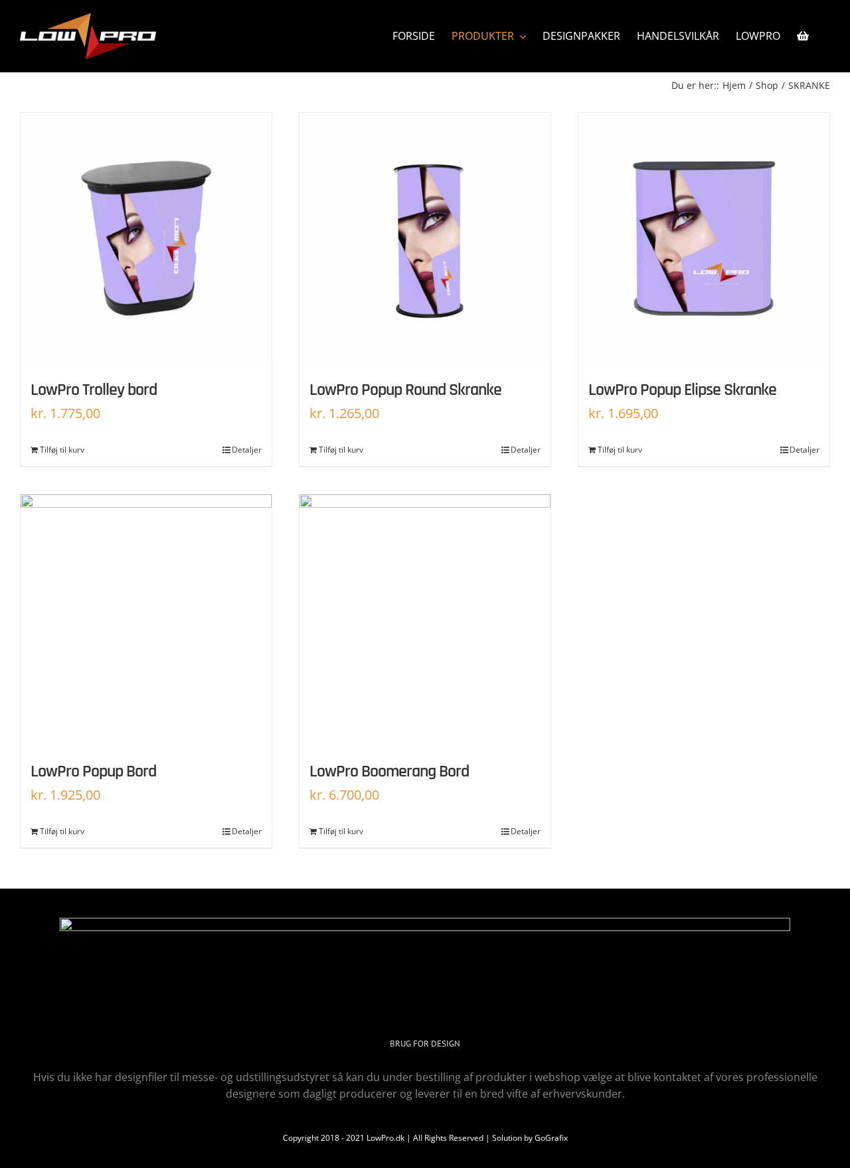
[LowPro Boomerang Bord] (425, 619)
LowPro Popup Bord (93, 771)
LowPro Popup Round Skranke (405, 390)
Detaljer (247, 449)
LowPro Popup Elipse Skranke (682, 390)
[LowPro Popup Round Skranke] (425, 238)
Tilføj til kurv (62, 449)
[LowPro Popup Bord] (146, 619)
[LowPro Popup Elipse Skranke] (703, 238)
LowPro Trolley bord (94, 390)
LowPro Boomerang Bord (389, 771)
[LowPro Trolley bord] (146, 238)
